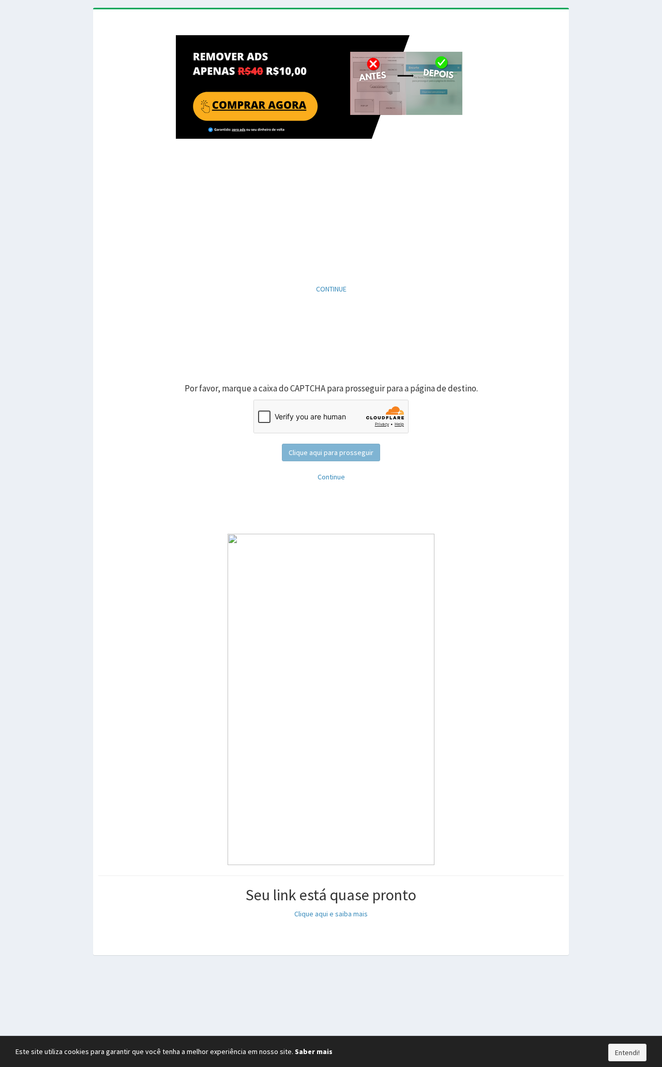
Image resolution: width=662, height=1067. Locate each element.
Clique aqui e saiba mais (331, 913)
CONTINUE (331, 289)
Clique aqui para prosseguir (331, 452)
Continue (331, 476)
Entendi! (627, 1052)
